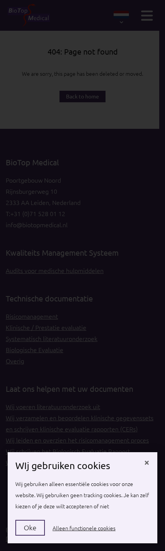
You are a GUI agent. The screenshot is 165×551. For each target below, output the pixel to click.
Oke (30, 528)
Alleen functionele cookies (84, 528)
